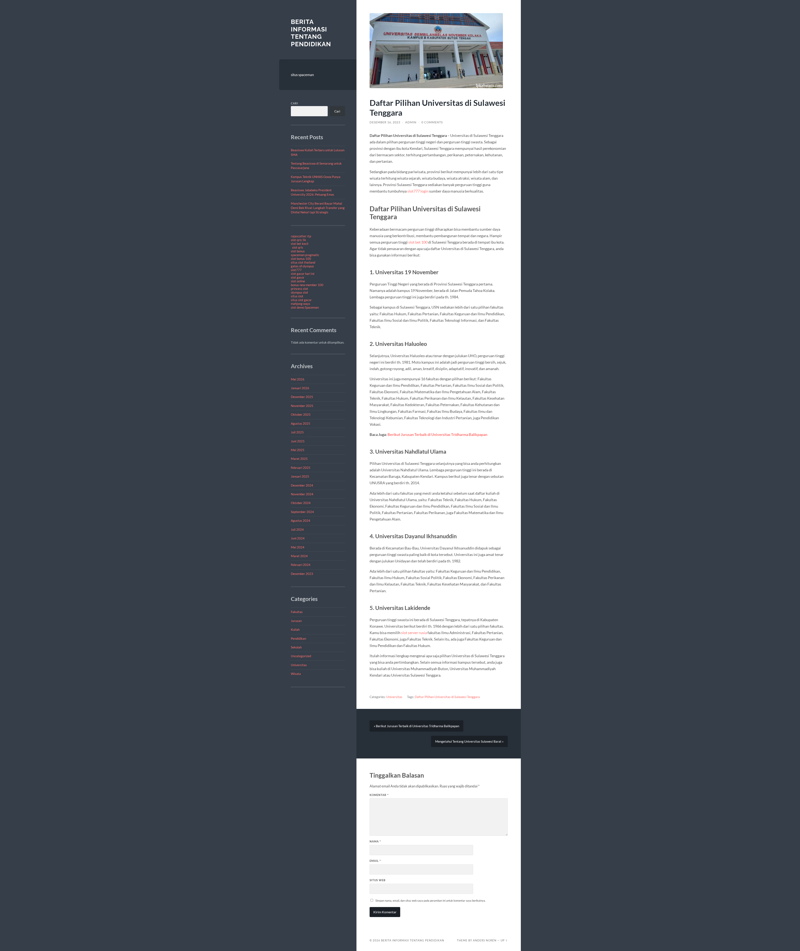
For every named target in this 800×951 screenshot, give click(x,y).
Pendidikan (298, 638)
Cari (294, 103)
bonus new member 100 (307, 285)
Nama (375, 841)
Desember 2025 (302, 397)
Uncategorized (301, 656)
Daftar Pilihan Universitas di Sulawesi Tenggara (447, 697)
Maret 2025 (299, 458)
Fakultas (297, 612)
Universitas (299, 665)
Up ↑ (504, 940)
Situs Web (377, 880)
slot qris (297, 247)
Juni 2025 (298, 441)
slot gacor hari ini (302, 273)
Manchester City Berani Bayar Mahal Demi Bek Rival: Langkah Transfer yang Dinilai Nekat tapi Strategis (318, 207)
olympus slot (299, 292)
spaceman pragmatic (305, 255)
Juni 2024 (298, 538)
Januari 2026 (300, 388)
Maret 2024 (299, 556)
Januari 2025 (300, 476)
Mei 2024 (297, 547)
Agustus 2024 (300, 520)
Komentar (379, 795)
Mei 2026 (297, 379)
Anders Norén (484, 940)
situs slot (297, 296)
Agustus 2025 (300, 423)
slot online (298, 281)
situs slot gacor (301, 300)
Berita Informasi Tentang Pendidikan (311, 33)
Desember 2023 (302, 574)
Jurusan (296, 621)
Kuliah (295, 629)
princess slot (299, 288)
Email (375, 860)
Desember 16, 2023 (385, 122)
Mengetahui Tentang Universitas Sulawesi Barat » (469, 741)
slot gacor (297, 277)
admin (410, 122)
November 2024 (302, 494)
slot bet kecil (299, 243)
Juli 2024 (297, 529)
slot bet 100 (418, 242)
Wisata (296, 674)
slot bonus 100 (301, 258)
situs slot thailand (303, 262)
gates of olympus (302, 266)
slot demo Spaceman (305, 307)
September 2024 (302, 512)
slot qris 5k (298, 240)
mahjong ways (300, 303)
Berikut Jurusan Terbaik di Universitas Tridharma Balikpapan (437, 434)
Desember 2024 (302, 485)
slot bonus (298, 251)
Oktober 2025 (301, 414)
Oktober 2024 (301, 503)
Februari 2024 (300, 565)
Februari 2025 (300, 467)
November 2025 (302, 406)
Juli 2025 (297, 432)
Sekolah (296, 647)
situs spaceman (302, 75)
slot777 (296, 270)
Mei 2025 (297, 450)
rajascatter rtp (301, 236)
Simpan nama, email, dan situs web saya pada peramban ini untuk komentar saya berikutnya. (430, 900)
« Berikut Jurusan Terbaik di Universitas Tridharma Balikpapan (416, 726)
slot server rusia (414, 632)
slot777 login (418, 191)
